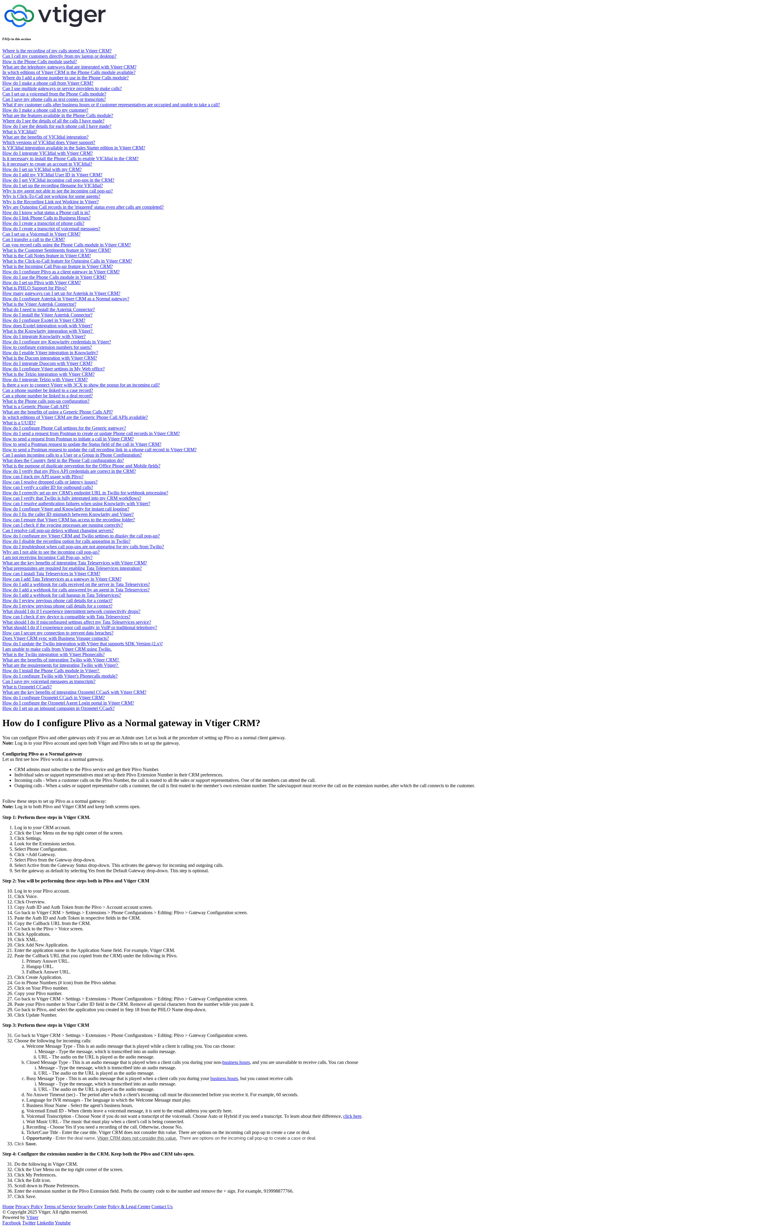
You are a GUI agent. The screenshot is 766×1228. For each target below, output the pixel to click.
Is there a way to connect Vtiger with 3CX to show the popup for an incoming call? (81, 384)
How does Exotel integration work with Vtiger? (47, 325)
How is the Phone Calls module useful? (39, 61)
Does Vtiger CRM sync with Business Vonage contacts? (55, 638)
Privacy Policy (29, 1206)
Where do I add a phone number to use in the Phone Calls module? (65, 77)
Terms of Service (60, 1206)
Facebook (11, 1222)
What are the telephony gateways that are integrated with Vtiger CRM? (69, 66)
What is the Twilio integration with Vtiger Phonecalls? (53, 654)
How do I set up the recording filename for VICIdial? (52, 185)
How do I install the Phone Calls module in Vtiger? (51, 670)
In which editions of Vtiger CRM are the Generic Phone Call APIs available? (75, 417)
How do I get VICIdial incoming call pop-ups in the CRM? (58, 180)
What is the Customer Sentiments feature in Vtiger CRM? (56, 250)
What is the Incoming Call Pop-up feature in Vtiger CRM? (57, 266)
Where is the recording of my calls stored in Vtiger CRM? (57, 50)
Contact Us (162, 1206)
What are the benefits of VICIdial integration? (45, 137)
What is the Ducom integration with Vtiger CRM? (49, 358)
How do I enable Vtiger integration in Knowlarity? (50, 352)
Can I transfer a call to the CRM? (33, 239)
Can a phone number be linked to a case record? (47, 390)
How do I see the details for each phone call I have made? (56, 126)
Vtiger (32, 1217)
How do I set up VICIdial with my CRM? (42, 169)
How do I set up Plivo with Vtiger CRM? (41, 282)
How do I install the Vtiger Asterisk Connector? (47, 314)
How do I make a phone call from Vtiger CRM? (47, 83)
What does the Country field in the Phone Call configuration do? (63, 460)
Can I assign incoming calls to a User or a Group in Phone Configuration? (72, 455)
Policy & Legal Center (129, 1206)
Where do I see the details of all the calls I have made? (53, 120)
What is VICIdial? (19, 131)
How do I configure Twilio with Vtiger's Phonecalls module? (60, 676)
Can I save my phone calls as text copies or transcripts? (54, 99)
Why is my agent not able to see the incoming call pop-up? (57, 190)
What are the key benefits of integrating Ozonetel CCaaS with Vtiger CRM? (74, 692)
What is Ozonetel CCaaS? (27, 686)
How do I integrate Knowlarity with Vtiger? (44, 336)
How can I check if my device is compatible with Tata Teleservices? (66, 616)
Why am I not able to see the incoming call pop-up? (51, 552)
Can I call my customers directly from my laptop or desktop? (59, 56)
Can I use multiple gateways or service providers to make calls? (62, 88)
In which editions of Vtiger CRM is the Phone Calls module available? (69, 72)
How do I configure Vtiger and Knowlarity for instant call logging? (65, 508)
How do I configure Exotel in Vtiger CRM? (43, 320)
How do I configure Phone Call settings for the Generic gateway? (64, 428)
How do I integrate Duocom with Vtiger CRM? (47, 363)
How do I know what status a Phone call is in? (46, 212)
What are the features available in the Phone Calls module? (57, 115)
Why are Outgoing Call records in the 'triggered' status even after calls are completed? (83, 207)
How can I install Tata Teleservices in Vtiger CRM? (51, 573)
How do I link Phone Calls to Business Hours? (46, 217)
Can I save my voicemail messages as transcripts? (48, 681)
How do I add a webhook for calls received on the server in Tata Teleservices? (76, 584)
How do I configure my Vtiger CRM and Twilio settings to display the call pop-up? (81, 535)
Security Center (92, 1206)
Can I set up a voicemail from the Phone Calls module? (54, 93)
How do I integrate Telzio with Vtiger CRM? (45, 379)
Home (8, 1206)
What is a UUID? (19, 422)
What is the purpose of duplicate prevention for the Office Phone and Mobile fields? (81, 465)
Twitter (29, 1222)
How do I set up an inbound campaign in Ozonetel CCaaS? (58, 708)
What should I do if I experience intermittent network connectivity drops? (71, 611)
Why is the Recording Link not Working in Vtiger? (50, 201)
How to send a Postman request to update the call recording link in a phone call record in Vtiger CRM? (99, 449)
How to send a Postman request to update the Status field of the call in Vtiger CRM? (81, 444)
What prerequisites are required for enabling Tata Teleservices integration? (72, 568)
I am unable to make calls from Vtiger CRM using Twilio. (57, 649)
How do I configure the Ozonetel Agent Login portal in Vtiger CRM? (68, 702)
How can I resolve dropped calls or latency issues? (50, 481)
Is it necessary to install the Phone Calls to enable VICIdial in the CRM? (70, 158)
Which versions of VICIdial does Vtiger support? (48, 142)
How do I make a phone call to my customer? (45, 110)
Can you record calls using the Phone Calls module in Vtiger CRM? (66, 244)
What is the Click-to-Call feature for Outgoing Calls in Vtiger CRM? (67, 261)
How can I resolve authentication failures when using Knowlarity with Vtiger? (76, 503)
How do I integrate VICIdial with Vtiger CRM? (47, 153)
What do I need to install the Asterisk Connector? (48, 309)
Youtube (63, 1222)
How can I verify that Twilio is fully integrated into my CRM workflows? (71, 498)
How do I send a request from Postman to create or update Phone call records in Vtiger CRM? (91, 433)
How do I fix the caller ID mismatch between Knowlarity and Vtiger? (68, 514)
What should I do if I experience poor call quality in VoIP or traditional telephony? (79, 627)
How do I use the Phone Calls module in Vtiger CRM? (54, 277)
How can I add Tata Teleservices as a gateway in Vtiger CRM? (61, 579)
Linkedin (45, 1222)
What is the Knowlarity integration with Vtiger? (48, 331)
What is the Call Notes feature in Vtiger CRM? (46, 255)
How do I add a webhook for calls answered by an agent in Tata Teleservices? (76, 589)
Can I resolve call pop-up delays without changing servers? (58, 530)
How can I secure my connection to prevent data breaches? (57, 632)
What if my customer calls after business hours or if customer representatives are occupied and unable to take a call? (111, 104)
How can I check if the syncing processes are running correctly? (62, 525)
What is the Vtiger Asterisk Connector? (39, 304)
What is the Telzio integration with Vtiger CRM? (48, 374)
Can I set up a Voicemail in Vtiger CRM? (41, 234)
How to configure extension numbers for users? (47, 347)
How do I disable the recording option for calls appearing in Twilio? (66, 541)
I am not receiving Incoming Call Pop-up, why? (47, 557)
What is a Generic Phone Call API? (35, 406)
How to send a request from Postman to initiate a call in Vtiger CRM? (68, 438)
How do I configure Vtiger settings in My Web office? (53, 368)
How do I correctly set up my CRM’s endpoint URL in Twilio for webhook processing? (85, 492)
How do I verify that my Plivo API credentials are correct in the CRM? (69, 471)
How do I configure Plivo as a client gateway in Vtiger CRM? (61, 271)
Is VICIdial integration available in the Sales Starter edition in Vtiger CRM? (73, 147)
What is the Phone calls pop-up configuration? (45, 401)
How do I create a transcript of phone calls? (43, 223)
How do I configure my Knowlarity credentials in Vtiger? (56, 341)
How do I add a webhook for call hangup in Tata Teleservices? (61, 595)
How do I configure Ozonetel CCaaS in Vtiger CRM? (53, 697)
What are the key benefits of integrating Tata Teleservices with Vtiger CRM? (74, 562)
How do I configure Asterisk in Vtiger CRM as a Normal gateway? (65, 298)
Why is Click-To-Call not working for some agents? (51, 196)
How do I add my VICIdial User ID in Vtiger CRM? (52, 174)
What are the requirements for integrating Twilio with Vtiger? (60, 665)
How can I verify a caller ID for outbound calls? (47, 487)
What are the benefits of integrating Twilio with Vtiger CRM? (61, 659)
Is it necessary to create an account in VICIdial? (47, 163)
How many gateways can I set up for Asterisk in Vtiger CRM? (61, 293)
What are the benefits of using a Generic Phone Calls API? (57, 411)
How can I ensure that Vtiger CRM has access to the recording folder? (68, 519)
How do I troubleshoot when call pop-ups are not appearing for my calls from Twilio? (83, 546)
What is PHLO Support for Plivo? (34, 287)
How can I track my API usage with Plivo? (42, 476)
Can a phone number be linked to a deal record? (47, 395)
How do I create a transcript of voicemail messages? (51, 228)
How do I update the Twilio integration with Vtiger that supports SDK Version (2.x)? (82, 643)
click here (352, 1116)
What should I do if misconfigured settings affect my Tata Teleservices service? (76, 622)
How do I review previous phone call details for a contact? (57, 600)
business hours (236, 1062)
